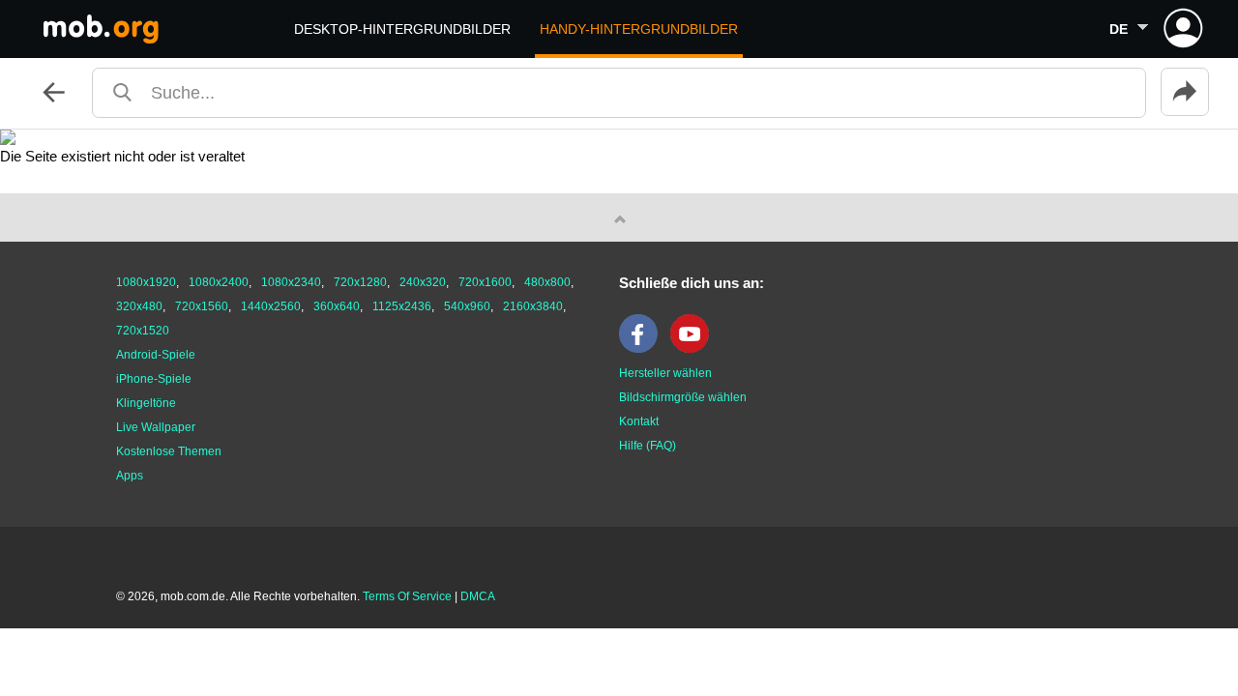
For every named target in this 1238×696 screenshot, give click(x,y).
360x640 (336, 306)
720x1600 (485, 282)
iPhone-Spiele (154, 379)
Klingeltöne (146, 403)
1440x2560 (271, 306)
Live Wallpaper (155, 427)
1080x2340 (291, 282)
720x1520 (142, 330)
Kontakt (639, 421)
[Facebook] (643, 349)
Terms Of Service (407, 596)
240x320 (422, 282)
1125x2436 (401, 306)
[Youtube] (694, 349)
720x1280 (360, 282)
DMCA (477, 596)
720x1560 (201, 306)
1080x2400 (219, 282)
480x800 (547, 282)
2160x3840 (533, 306)
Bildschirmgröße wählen (683, 397)
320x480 (139, 306)
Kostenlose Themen (168, 451)
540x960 (467, 306)
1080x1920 (146, 282)
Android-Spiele (155, 355)
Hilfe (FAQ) (647, 445)
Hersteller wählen (665, 373)
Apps (129, 475)
